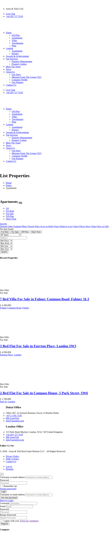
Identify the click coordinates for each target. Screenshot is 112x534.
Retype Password (8, 515)
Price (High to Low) (63, 226)
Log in (9, 466)
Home (9, 183)
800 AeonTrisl (12, 418)
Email (2, 506)
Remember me (10, 486)
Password (4, 480)
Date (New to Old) (100, 226)
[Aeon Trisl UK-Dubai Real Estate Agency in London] (36, 27)
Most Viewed (28, 226)
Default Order (6, 226)
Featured (17, 226)
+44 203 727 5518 (14, 16)
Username (4, 503)
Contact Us (11, 461)
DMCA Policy (12, 459)
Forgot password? (8, 488)
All (7, 208)
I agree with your (21, 521)
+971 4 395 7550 (14, 415)
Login (3, 492)
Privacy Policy (12, 456)
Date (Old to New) (82, 226)
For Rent (10, 211)
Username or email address (12, 477)
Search (4, 252)
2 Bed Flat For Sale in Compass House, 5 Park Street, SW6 (44, 393)
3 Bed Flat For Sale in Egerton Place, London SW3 (38, 346)
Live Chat (10, 14)
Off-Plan (10, 216)
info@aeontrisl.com (15, 421)
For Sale (10, 213)
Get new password (9, 498)
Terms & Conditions (29, 521)
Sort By (3, 224)
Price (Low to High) (44, 226)
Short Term (11, 219)
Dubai (9, 185)
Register (9, 469)
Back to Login (6, 500)
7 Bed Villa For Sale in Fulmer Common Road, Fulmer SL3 (44, 299)
